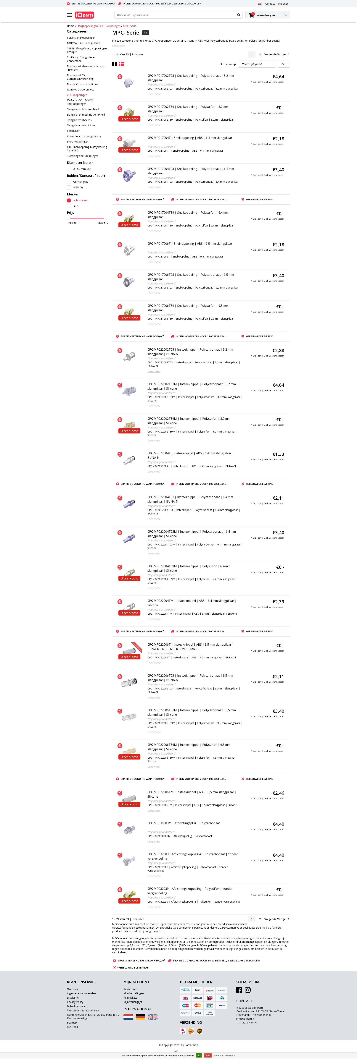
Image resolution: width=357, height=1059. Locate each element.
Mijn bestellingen (133, 993)
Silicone (80, 182)
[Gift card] (197, 998)
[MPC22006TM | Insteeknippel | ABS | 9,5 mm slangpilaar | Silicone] (129, 799)
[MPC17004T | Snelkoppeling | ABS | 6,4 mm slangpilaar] (129, 144)
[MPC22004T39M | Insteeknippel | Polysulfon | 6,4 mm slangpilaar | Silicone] (129, 573)
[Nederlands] (260, 3)
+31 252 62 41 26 (246, 1023)
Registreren (130, 989)
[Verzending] (183, 1031)
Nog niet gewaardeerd (161, 84)
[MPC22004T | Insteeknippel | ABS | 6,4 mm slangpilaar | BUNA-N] (129, 460)
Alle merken (81, 200)
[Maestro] (185, 1005)
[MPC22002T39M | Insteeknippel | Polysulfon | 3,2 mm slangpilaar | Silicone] (129, 425)
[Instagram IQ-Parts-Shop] (248, 991)
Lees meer (118, 45)
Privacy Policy (75, 1002)
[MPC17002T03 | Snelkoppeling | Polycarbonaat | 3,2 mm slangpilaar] (129, 82)
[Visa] (197, 1013)
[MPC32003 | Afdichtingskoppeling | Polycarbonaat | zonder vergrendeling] (129, 861)
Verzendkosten (276, 81)
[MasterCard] (197, 1005)
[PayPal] (221, 1005)
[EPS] (185, 998)
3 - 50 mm (82, 169)
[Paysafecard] (185, 1013)
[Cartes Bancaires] (221, 990)
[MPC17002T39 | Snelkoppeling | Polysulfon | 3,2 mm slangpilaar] (129, 113)
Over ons (72, 989)
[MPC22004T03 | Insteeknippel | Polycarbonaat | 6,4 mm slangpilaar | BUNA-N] (129, 504)
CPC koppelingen (110, 26)
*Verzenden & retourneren (83, 1010)
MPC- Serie (129, 26)
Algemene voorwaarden (81, 993)
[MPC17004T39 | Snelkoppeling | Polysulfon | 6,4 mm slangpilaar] (129, 219)
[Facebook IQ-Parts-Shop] (239, 991)
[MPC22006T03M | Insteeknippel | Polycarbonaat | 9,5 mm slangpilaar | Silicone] (129, 717)
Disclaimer (73, 997)
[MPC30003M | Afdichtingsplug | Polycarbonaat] (129, 830)
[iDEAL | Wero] (209, 998)
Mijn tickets (130, 997)
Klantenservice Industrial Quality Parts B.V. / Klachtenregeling (93, 1016)
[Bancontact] (209, 1005)
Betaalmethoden (77, 1006)
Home (70, 26)
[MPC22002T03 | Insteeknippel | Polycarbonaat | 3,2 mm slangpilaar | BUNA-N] (129, 356)
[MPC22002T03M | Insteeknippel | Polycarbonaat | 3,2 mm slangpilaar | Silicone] (129, 391)
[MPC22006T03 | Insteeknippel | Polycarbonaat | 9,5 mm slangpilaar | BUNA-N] (129, 682)
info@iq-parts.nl (245, 1018)
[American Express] (185, 990)
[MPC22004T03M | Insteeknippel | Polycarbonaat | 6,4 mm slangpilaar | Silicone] (129, 538)
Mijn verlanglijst (132, 1002)
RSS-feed (72, 1027)
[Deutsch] (140, 1019)
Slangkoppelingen (87, 26)
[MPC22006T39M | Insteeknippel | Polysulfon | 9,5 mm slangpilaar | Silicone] (129, 751)
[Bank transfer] (197, 990)
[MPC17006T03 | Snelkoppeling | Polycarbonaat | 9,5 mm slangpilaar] (129, 281)
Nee (208, 1055)
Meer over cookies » (224, 1055)
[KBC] (221, 998)
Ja (199, 1055)
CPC (76, 206)
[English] (152, 1019)
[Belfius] (209, 990)
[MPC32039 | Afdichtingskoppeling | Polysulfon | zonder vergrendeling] (129, 895)
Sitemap (72, 1022)
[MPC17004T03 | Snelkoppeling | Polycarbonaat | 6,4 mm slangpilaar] (129, 175)
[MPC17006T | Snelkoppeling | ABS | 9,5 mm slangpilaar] (129, 250)
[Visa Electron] (209, 1013)
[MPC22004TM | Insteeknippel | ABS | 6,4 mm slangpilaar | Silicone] (129, 607)
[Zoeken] (238, 15)
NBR (78, 187)
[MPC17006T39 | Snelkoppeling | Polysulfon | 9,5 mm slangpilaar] (129, 312)
